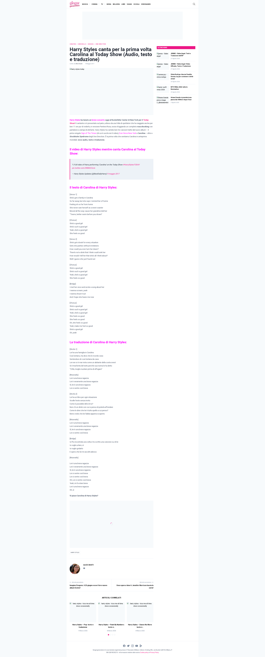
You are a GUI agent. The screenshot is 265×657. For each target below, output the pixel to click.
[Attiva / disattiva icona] (194, 4)
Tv (102, 4)
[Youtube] (136, 646)
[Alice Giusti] (75, 569)
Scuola (136, 4)
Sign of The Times (88, 133)
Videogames (146, 4)
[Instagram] (132, 646)
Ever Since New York (128, 133)
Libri (123, 4)
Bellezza (116, 4)
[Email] (84, 568)
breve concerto (98, 120)
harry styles (75, 552)
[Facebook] (124, 646)
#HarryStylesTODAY (131, 165)
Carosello (82, 44)
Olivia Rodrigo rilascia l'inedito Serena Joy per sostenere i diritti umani (182, 77)
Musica (85, 4)
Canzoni (73, 44)
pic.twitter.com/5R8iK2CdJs (83, 168)
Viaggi (129, 4)
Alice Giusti (79, 63)
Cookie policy (144, 652)
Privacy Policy (154, 652)
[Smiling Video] (141, 646)
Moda (109, 4)
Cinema (94, 4)
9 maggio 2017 (113, 174)
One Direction (101, 44)
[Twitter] (128, 646)
